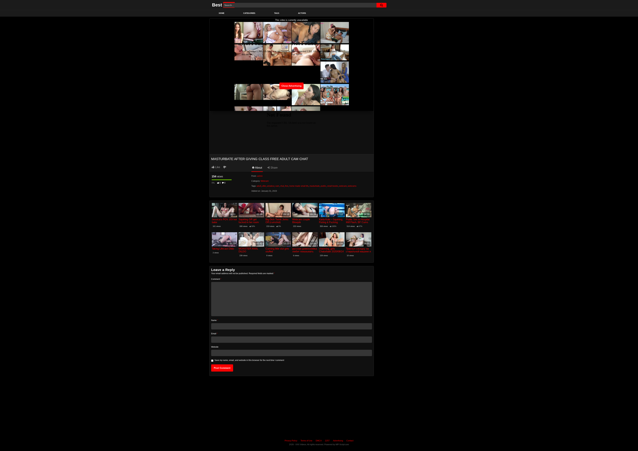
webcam (343, 186)
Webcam (265, 181)
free (286, 186)
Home (221, 13)
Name (214, 320)
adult (259, 186)
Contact (349, 441)
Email (214, 333)
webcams (352, 186)
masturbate (315, 186)
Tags (276, 13)
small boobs (332, 186)
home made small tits (299, 186)
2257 (327, 441)
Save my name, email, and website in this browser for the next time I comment (249, 360)
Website (214, 347)
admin (260, 176)
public (323, 186)
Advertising (338, 441)
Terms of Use (306, 441)
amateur (270, 186)
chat (282, 186)
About (258, 167)
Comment (216, 279)
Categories (249, 13)
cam (277, 186)
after (264, 186)
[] (381, 5)
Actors (302, 13)
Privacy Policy (291, 441)
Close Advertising (291, 85)
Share (274, 167)
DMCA (319, 441)
